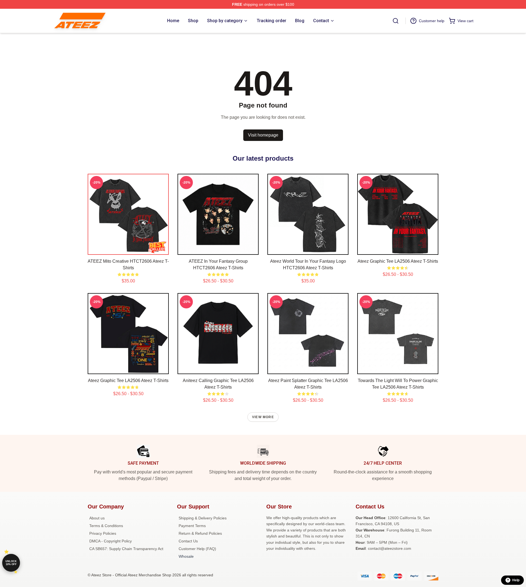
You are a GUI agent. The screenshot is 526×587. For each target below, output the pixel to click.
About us (97, 518)
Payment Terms (192, 526)
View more (263, 417)
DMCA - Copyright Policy (110, 541)
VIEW (128, 249)
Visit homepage (263, 135)
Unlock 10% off (11, 563)
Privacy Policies (102, 533)
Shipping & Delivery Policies (203, 518)
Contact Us (188, 541)
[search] (395, 20)
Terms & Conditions (106, 526)
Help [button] (515, 580)
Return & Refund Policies (200, 533)
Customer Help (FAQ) (197, 548)
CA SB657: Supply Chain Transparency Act (126, 548)
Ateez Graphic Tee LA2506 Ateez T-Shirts (398, 261)
